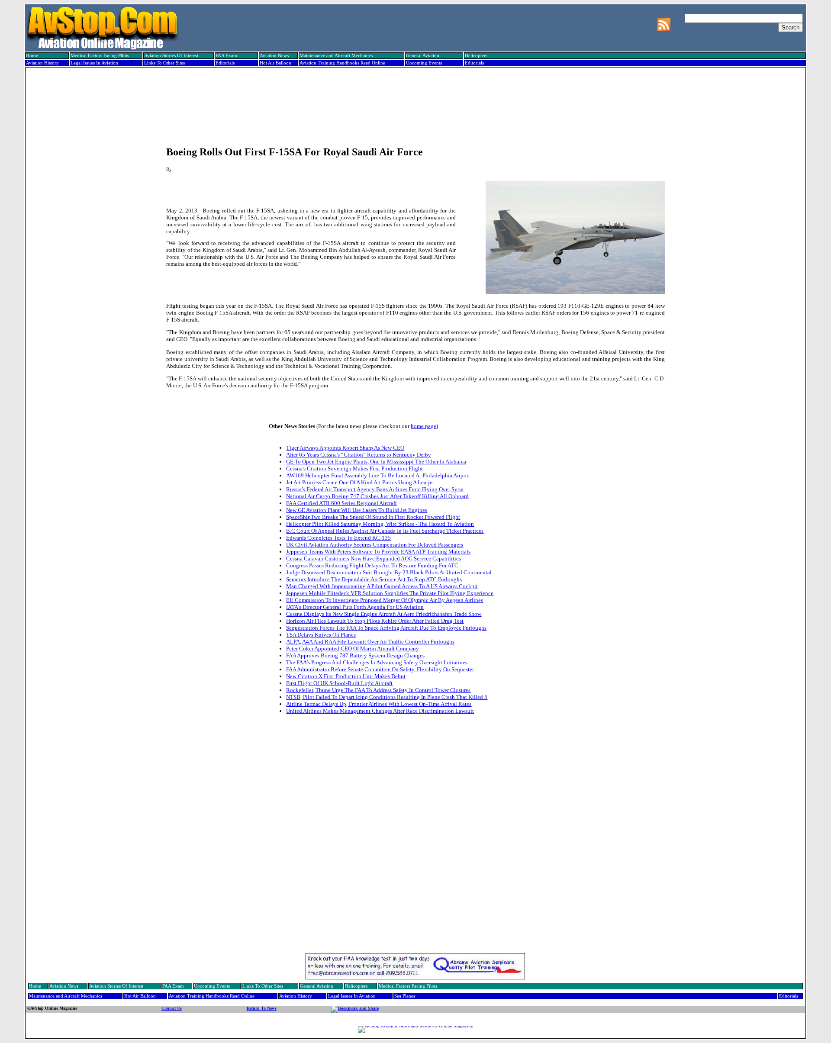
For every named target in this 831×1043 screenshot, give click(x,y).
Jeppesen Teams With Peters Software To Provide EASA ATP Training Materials (378, 551)
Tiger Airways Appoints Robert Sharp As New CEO (345, 447)
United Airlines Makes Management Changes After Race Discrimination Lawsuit (380, 711)
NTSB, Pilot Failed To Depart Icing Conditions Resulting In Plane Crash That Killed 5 (386, 697)
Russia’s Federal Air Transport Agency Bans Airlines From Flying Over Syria (375, 489)
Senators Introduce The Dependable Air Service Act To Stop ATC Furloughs (374, 579)
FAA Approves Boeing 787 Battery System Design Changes (355, 655)
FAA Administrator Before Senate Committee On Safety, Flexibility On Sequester (380, 669)
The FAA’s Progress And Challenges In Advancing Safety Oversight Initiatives (376, 662)
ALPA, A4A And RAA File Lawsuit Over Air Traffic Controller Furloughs (370, 641)
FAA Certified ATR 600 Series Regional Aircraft (341, 503)
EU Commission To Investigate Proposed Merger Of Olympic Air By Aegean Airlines (384, 600)
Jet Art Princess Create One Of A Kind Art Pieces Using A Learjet (360, 482)
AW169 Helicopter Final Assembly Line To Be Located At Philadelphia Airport (378, 475)
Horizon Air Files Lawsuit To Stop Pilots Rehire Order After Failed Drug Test (375, 621)
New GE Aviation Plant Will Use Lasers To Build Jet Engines (356, 510)
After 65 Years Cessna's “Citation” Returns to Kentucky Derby (358, 454)
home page (423, 426)
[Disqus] (415, 839)
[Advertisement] (414, 98)
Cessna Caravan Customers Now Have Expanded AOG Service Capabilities (373, 558)
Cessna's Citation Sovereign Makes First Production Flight (354, 468)
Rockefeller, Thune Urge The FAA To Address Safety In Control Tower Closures (378, 690)
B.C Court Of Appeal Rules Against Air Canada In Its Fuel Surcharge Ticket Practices (384, 531)
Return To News (262, 1008)
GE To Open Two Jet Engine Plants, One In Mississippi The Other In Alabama (376, 461)
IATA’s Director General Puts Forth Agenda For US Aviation (355, 607)
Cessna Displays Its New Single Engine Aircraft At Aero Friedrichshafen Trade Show (383, 614)
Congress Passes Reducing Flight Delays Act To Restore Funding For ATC (372, 565)
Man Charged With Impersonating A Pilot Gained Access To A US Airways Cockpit (382, 586)
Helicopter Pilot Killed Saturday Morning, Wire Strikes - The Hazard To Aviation (380, 524)
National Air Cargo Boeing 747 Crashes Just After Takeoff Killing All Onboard (377, 496)
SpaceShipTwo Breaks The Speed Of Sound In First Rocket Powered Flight (373, 517)
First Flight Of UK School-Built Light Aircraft (339, 683)
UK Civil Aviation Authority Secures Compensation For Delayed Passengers (374, 544)
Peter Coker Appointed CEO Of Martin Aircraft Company (352, 648)
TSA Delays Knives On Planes (321, 634)
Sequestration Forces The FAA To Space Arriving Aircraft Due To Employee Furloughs (386, 628)
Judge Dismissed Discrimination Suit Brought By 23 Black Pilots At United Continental (389, 572)
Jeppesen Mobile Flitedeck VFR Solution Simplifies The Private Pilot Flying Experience (389, 593)
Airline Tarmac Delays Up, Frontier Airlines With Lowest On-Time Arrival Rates (378, 704)
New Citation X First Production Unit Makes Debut (346, 676)
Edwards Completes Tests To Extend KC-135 (338, 537)
